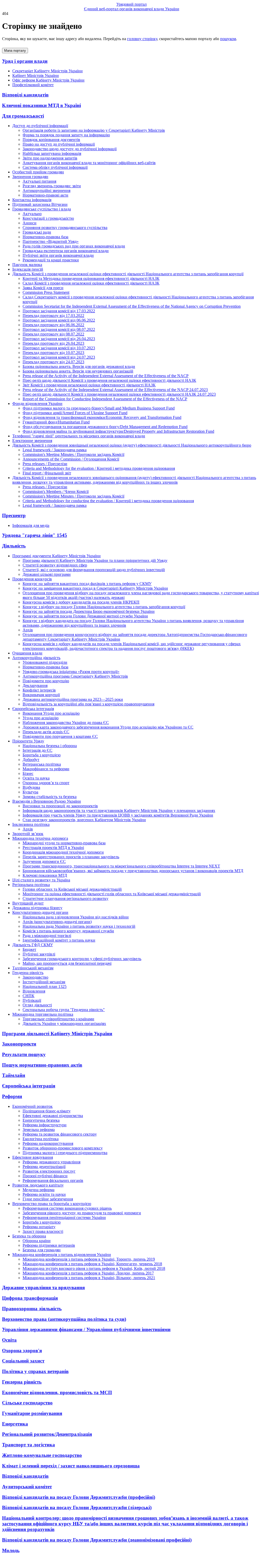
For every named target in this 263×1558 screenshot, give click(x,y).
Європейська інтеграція (28, 1085)
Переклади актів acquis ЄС (46, 732)
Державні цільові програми (47, 574)
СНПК (28, 996)
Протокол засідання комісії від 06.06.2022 (59, 320)
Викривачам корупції (41, 695)
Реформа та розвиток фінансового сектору (60, 1134)
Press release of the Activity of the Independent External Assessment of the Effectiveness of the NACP (106, 376)
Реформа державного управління (51, 1162)
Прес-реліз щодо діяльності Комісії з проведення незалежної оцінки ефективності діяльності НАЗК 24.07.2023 (119, 394)
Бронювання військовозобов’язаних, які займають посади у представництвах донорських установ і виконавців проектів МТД (133, 871)
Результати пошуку (24, 1054)
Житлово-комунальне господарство (42, 1455)
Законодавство (35, 977)
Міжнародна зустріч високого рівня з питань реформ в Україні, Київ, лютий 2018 (94, 1268)
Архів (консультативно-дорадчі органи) (57, 921)
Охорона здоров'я (22, 1350)
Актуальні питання (39, 181)
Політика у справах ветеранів (35, 1371)
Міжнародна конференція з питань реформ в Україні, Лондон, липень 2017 (88, 1273)
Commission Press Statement (46, 292)
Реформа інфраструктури (45, 1125)
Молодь (11, 1550)
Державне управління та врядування (43, 1287)
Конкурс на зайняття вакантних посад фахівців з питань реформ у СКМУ (87, 583)
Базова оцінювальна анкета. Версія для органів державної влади (79, 366)
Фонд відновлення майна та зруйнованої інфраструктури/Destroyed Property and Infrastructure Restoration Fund (118, 431)
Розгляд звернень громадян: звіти (52, 186)
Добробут (31, 759)
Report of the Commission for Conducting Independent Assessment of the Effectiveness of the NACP (105, 399)
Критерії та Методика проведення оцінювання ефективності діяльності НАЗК (91, 278)
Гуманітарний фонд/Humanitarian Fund (56, 422)
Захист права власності (43, 1231)
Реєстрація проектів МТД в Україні (53, 847)
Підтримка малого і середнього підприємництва (65, 1152)
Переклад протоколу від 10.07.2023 (53, 352)
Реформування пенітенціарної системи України (64, 1217)
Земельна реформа (39, 1129)
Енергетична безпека (41, 1120)
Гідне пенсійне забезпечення (48, 1199)
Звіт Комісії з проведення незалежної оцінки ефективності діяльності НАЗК (89, 385)
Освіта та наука (36, 778)
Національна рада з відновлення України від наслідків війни (76, 917)
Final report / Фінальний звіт (47, 473)
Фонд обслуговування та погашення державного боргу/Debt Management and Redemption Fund (105, 426)
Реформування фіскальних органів (53, 1180)
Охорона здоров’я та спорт (46, 783)
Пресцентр (14, 515)
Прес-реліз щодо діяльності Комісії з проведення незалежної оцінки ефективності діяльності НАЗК (109, 380)
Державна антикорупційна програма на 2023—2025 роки (73, 699)
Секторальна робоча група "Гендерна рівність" (64, 1009)
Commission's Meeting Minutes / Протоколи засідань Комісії (73, 454)
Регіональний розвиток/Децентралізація (47, 1434)
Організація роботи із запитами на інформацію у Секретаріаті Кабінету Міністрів (94, 130)
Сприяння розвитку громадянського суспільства (65, 227)
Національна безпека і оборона (50, 745)
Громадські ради (37, 232)
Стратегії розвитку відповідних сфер (55, 565)
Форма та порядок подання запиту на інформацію (66, 135)
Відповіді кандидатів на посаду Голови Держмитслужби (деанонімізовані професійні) (97, 1540)
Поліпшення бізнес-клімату (47, 1111)
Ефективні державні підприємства (53, 1115)
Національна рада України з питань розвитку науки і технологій (79, 926)
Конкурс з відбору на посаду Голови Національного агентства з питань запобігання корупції (104, 607)
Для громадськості (23, 116)
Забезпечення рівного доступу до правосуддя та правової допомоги (82, 1213)
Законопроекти (19, 1044)
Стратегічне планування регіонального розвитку (65, 898)
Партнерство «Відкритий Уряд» (51, 241)
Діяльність (14, 545)
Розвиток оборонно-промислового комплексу (63, 1148)
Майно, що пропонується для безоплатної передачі (67, 963)
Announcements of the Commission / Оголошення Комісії (71, 459)
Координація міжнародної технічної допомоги (63, 852)
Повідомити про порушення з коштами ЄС (60, 736)
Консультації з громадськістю (48, 218)
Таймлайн (13, 1075)
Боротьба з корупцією (42, 755)
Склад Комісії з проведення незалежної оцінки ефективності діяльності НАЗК (91, 283)
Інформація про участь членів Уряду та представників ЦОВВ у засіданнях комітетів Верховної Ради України (118, 815)
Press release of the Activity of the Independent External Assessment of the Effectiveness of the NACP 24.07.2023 (115, 389)
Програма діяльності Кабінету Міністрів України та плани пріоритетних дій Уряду (95, 560)
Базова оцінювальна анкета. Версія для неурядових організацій (78, 371)
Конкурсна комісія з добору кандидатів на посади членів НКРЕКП (81, 602)
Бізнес (28, 773)
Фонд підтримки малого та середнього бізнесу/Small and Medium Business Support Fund (99, 408)
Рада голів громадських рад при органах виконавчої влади (74, 246)
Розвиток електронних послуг (49, 1171)
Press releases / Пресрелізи (45, 464)
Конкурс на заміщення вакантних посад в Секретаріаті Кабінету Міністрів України (95, 588)
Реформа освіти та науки (44, 1194)
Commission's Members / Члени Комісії (56, 491)
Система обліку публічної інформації (55, 167)
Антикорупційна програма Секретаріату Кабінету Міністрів (75, 676)
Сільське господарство (27, 1402)
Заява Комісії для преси (43, 288)
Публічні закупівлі (39, 954)
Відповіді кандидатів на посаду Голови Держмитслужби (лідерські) (77, 1507)
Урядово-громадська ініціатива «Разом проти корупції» (71, 671)
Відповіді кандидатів (25, 95)
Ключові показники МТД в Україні (41, 105)
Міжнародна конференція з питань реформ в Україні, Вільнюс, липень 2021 (89, 1278)
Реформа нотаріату (39, 1227)
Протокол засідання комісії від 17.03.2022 (59, 311)
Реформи (12, 1096)
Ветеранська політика (42, 764)
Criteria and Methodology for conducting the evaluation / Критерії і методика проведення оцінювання (108, 501)
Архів (28, 630)
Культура (30, 792)
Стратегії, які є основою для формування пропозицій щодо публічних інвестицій (94, 570)
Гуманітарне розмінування (32, 1413)
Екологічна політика (41, 1139)
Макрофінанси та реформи (46, 769)
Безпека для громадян (42, 1250)
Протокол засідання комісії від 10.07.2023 (59, 348)
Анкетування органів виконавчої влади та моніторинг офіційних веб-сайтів (89, 163)
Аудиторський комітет (27, 1486)
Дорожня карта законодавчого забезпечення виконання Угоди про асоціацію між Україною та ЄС (108, 727)
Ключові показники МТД (45, 875)
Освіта (9, 1340)
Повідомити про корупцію (46, 681)
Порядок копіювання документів (51, 139)
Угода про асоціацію (41, 718)
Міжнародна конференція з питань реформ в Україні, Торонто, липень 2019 (89, 1259)
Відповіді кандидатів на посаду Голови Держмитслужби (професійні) (78, 1497)
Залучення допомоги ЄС (44, 861)
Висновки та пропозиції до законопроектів (60, 806)
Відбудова (31, 787)
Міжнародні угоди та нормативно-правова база (64, 843)
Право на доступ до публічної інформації (59, 144)
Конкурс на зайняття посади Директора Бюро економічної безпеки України (89, 611)
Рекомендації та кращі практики (51, 260)
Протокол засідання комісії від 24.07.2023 (59, 357)
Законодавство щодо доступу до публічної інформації (70, 149)
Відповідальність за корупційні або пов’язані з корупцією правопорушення (88, 704)
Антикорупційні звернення (46, 190)
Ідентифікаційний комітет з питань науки (59, 940)
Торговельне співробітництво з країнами (58, 1019)
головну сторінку (142, 39)
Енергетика (15, 1424)
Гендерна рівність (22, 1382)
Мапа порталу (15, 50)
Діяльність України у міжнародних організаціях (64, 1023)
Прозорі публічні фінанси (45, 1176)
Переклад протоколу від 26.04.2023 (53, 343)
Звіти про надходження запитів (50, 158)
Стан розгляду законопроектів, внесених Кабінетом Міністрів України (84, 820)
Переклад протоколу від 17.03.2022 (53, 315)
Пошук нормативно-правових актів (42, 1065)
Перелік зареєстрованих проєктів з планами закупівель (71, 857)
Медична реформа (38, 1190)
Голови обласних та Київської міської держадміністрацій (72, 889)
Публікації (32, 1000)
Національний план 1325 (45, 986)
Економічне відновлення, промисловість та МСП (57, 1392)
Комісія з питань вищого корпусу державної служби (68, 931)
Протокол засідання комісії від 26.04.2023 (59, 339)
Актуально (32, 213)
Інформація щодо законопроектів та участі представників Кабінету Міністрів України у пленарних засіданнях (119, 810)
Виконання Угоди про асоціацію (51, 713)
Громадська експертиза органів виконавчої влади (66, 251)
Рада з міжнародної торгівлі (47, 935)
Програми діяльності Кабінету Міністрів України (57, 1033)
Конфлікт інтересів (39, 690)
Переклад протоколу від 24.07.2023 (53, 362)
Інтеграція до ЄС (37, 750)
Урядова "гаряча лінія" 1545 (34, 535)
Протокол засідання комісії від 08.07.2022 (59, 329)
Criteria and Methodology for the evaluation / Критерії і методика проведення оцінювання (99, 468)
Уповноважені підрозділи (45, 662)
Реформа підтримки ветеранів (49, 1245)
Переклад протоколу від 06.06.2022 (53, 325)
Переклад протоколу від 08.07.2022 (53, 334)
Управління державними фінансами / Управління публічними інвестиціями (86, 1329)
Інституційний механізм (44, 982)
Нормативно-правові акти (45, 195)
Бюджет (29, 949)
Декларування (35, 685)
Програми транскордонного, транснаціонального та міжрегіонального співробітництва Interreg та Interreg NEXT (121, 866)
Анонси (29, 223)
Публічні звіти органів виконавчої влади (58, 255)
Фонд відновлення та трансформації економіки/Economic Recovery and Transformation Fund (102, 417)
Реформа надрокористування (48, 1143)
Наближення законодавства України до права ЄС (66, 722)
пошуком (228, 39)
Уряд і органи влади (25, 61)
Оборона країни (37, 1240)
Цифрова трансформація (30, 1298)
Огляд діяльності (37, 1005)
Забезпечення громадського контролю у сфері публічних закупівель (82, 959)
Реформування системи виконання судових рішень (67, 1208)
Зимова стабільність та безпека (50, 796)
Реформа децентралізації (44, 1166)
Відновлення (34, 991)
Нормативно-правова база (45, 237)
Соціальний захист (23, 1361)
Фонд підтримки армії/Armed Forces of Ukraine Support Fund (75, 413)
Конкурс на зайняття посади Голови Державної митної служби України (85, 616)
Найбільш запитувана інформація (52, 153)
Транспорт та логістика (28, 1444)
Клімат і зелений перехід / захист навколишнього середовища (71, 1465)
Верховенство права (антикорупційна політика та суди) (64, 1319)
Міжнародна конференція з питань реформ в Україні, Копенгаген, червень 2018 (92, 1264)
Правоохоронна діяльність (32, 1308)
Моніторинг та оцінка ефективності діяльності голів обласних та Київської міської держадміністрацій (112, 894)
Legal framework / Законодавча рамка (55, 450)
